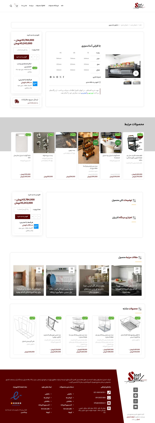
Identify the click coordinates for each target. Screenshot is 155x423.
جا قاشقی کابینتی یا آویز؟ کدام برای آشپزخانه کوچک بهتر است (126, 289)
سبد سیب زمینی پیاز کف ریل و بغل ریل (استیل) (104, 343)
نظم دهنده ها (67, 409)
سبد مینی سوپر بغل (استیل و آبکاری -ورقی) (52, 336)
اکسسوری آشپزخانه (115, 161)
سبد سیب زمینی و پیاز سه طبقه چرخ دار (90, 167)
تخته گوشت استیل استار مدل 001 (22, 156)
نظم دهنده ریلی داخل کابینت (134, 163)
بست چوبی (72, 150)
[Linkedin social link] (53, 77)
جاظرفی (69, 394)
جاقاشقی (69, 401)
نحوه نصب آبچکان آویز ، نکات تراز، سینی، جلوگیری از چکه (61, 291)
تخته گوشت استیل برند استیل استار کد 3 (111, 156)
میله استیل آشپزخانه (47, 159)
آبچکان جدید (133, 25)
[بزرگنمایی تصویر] (136, 73)
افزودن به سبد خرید (21, 57)
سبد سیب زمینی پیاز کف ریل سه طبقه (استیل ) (78, 336)
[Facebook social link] (63, 77)
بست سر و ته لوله (48, 155)
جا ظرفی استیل (136, 340)
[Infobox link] (94, 200)
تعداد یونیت (35, 50)
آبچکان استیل (124, 25)
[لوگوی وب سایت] (139, 6)
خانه (140, 25)
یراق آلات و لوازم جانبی (69, 153)
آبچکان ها (69, 398)
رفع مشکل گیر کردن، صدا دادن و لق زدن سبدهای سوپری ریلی (93, 289)
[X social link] (60, 77)
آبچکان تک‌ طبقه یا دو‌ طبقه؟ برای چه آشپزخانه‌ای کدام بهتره (28, 291)
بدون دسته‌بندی (93, 171)
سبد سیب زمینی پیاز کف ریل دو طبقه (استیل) (104, 336)
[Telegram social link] (50, 77)
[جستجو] (11, 6)
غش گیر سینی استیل (28, 341)
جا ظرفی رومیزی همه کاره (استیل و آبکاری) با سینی (130, 336)
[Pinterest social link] (57, 77)
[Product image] (133, 142)
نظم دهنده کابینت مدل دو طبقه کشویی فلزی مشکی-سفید (134, 157)
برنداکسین (24, 412)
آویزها (70, 412)
